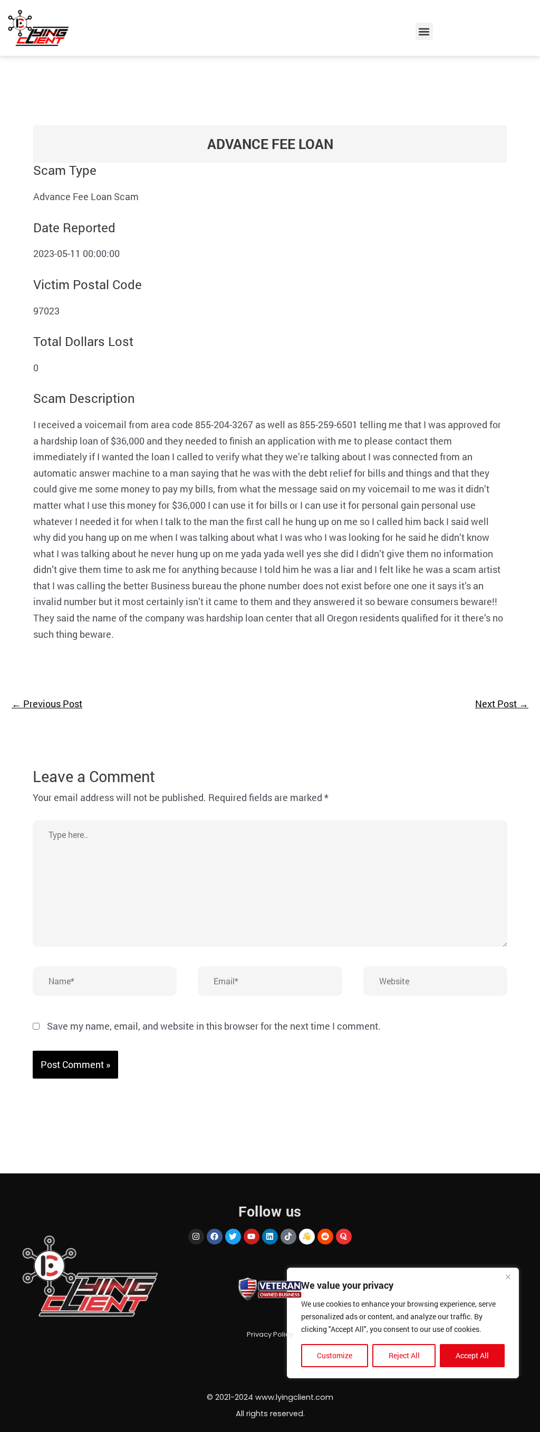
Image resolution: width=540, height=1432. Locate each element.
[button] (424, 31)
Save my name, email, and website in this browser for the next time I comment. (214, 1026)
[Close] (508, 1276)
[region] (403, 1323)
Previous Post (47, 703)
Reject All (404, 1355)
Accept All (472, 1355)
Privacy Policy (270, 1334)
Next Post (501, 703)
